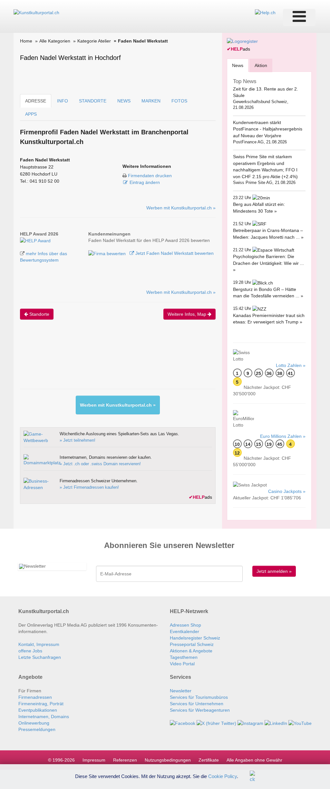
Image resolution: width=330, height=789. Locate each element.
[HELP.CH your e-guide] (265, 12)
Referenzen (125, 760)
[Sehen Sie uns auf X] (216, 723)
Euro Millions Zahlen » (283, 436)
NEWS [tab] (124, 100)
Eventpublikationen (37, 710)
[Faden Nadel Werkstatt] (35, 240)
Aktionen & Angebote (191, 650)
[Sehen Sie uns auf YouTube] (300, 723)
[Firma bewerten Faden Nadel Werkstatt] (107, 253)
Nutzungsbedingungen (168, 760)
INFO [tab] (62, 100)
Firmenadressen (35, 697)
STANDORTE (92, 100)
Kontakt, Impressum (38, 644)
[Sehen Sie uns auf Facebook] (182, 723)
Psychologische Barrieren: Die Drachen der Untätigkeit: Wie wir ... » (268, 263)
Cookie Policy (222, 776)
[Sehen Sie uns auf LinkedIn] (276, 723)
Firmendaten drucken (150, 175)
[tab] (237, 65)
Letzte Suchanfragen (39, 657)
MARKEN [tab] (150, 100)
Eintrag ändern (145, 182)
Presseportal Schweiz (192, 644)
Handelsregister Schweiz (195, 637)
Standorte (38, 314)
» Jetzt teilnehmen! (77, 440)
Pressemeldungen (36, 729)
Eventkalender (184, 631)
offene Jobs (30, 650)
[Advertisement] (137, 359)
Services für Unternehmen (196, 703)
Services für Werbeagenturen (200, 710)
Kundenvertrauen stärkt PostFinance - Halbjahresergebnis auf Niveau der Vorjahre (267, 129)
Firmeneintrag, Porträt (40, 703)
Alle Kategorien (54, 40)
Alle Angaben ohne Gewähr (254, 760)
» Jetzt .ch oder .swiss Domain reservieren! (100, 463)
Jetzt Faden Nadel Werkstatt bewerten (174, 253)
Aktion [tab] (261, 65)
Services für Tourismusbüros (199, 697)
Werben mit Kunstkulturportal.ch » (181, 207)
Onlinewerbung (33, 723)
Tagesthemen (184, 657)
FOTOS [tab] (179, 100)
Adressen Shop (185, 625)
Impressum (93, 760)
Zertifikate (209, 760)
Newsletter (180, 690)
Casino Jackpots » (287, 491)
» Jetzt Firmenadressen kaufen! (89, 487)
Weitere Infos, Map (188, 314)
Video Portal (182, 663)
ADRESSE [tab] (35, 100)
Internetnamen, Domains (43, 716)
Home (26, 40)
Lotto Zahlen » (291, 365)
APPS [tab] (31, 114)
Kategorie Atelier (94, 40)
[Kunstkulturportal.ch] (36, 12)
